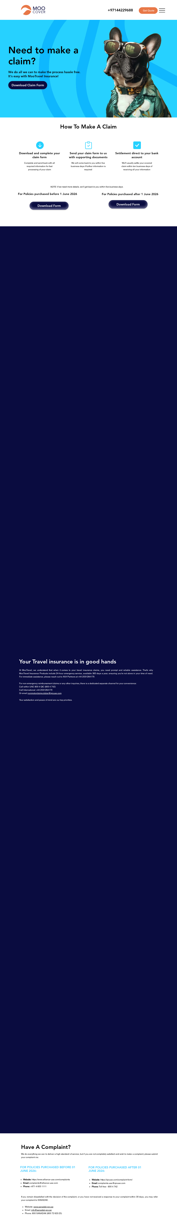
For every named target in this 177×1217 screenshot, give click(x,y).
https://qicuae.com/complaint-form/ (116, 1180)
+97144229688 (120, 10)
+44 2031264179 (44, 690)
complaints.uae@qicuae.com (111, 1183)
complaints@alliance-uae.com (43, 1183)
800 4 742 (50, 687)
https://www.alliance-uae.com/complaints (51, 1179)
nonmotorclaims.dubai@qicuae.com (45, 693)
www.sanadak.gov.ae (43, 1207)
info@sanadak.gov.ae (41, 1210)
